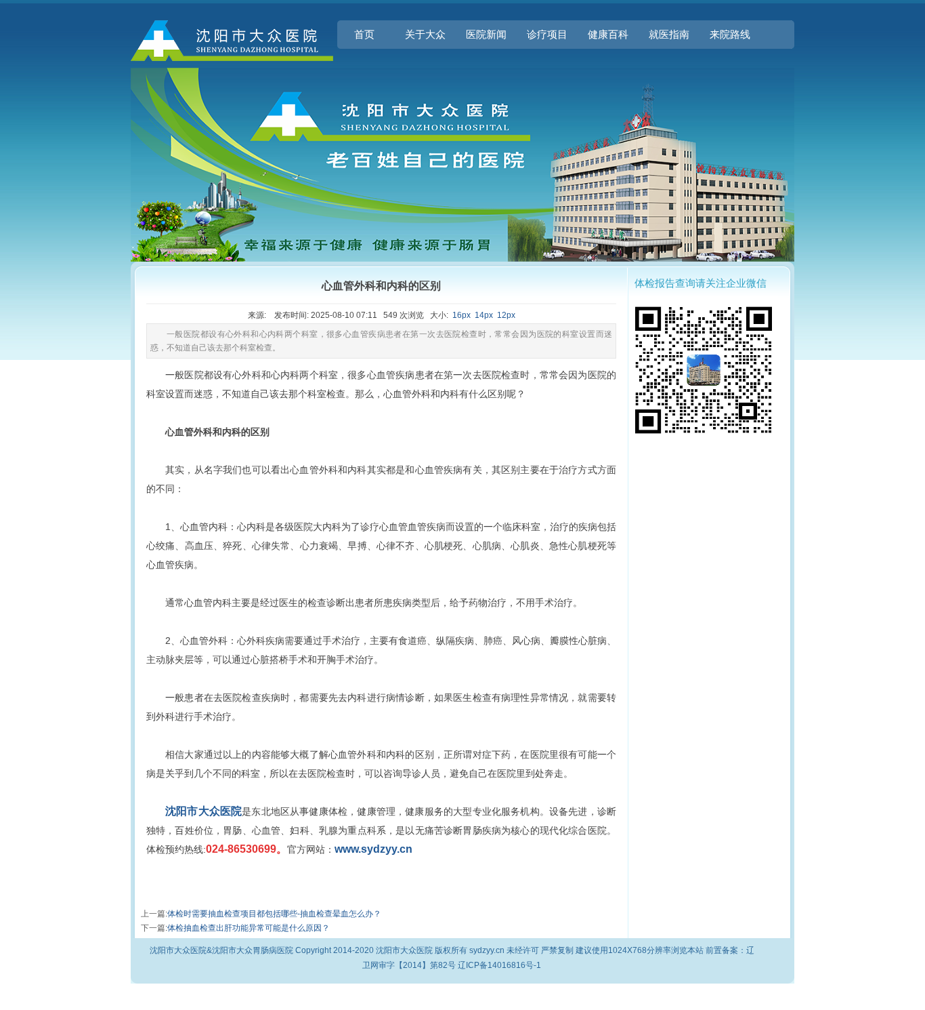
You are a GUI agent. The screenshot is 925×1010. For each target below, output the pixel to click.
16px (461, 315)
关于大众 (425, 34)
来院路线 (730, 34)
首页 (364, 34)
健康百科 (608, 34)
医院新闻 (486, 34)
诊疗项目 (547, 34)
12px (506, 315)
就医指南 (669, 34)
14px (484, 315)
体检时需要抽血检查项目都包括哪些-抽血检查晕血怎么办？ (274, 913)
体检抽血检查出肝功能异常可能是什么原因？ (248, 928)
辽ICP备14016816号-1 (499, 965)
